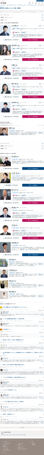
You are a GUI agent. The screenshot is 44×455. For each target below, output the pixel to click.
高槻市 (10, 434)
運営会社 (33, 443)
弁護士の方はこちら (40, 0)
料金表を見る (23, 32)
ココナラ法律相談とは (6, 443)
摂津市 (14, 28)
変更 (42, 14)
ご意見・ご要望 (20, 443)
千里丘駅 (18, 130)
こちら (18, 125)
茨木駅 (21, 192)
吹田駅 (21, 159)
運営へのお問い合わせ (6, 450)
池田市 (5, 434)
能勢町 (24, 434)
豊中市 (2, 434)
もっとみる (22, 427)
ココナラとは (5, 447)
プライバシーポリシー (21, 446)
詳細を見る (41, 132)
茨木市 (17, 192)
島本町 (20, 434)
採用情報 (33, 444)
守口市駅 (18, 283)
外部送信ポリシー (21, 447)
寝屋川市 (17, 245)
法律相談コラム (5, 446)
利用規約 (19, 444)
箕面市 (15, 434)
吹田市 (17, 159)
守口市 (14, 283)
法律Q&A (4, 444)
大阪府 (11, 130)
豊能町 (22, 434)
